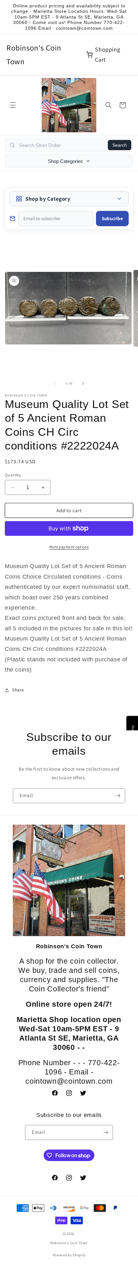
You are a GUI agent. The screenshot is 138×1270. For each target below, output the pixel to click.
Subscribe (112, 218)
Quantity (13, 475)
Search (119, 145)
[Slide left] (55, 383)
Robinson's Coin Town (33, 54)
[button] (13, 105)
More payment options (69, 546)
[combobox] (61, 145)
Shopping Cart (107, 54)
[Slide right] (83, 383)
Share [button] (18, 690)
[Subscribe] (118, 795)
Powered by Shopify (69, 1255)
